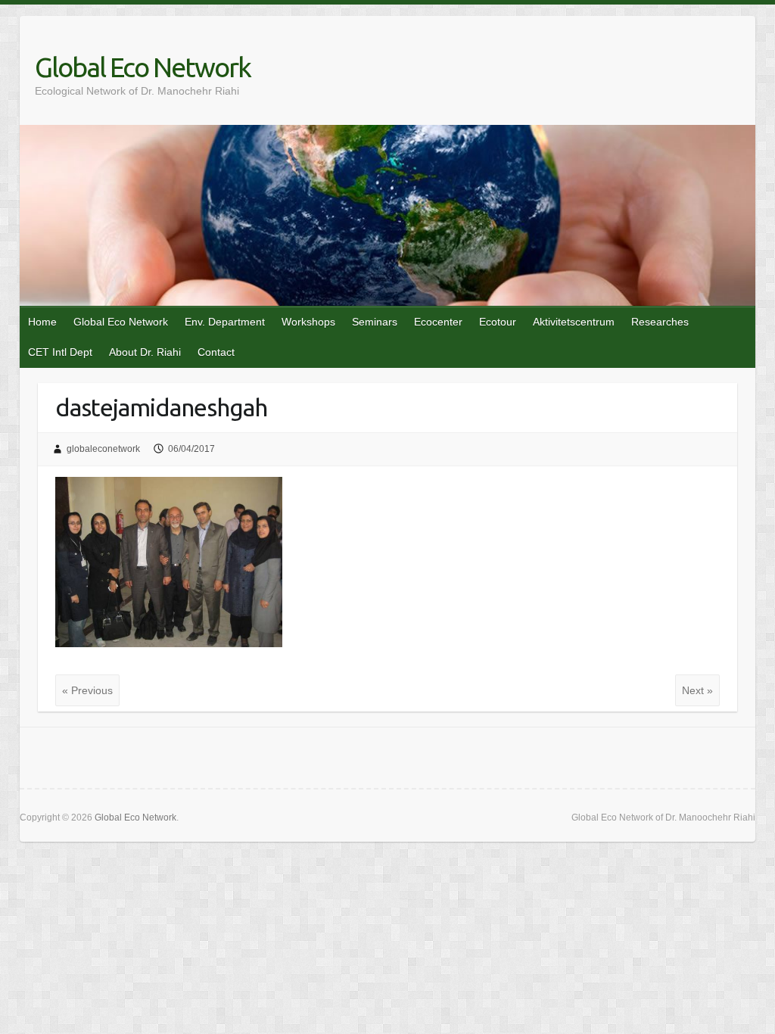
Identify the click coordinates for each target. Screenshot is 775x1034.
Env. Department (225, 322)
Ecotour (497, 322)
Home (42, 322)
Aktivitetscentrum (574, 322)
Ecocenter (438, 322)
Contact (216, 352)
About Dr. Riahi (145, 352)
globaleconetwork (103, 449)
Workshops (308, 322)
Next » (697, 690)
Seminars (374, 322)
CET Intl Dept (60, 352)
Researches (660, 322)
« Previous (87, 690)
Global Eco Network (143, 67)
